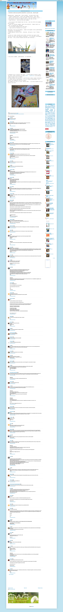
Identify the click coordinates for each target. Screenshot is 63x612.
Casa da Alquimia (48, 165)
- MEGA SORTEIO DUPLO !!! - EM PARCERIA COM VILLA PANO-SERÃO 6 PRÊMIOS (52, 68)
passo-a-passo (47, 122)
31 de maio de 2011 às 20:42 (12, 404)
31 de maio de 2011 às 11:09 (12, 334)
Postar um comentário (11, 574)
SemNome (52, 92)
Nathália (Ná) (11, 474)
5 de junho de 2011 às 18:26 (12, 556)
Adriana (11, 128)
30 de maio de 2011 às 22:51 (12, 191)
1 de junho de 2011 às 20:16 (12, 443)
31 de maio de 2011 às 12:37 (12, 343)
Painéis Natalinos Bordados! (51, 204)
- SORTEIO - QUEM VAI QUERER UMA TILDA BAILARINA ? (51, 74)
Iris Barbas (11, 532)
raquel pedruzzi (11, 169)
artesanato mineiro (52, 111)
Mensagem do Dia (51, 213)
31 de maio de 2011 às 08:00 (12, 290)
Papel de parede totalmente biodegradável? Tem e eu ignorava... (52, 199)
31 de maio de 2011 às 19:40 (12, 379)
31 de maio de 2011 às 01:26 (12, 252)
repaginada (53, 123)
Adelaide (11, 488)
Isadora (10, 117)
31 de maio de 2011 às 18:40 (12, 370)
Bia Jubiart (11, 495)
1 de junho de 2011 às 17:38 (12, 438)
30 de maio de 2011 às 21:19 (12, 158)
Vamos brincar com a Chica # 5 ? (52, 234)
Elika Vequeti (11, 381)
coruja (10, 345)
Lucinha (10, 456)
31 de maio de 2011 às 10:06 (12, 319)
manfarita (11, 440)
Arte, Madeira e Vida (48, 243)
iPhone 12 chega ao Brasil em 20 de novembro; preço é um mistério (49, 181)
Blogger (33, 606)
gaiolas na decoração (47, 116)
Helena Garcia (11, 200)
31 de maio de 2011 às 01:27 (12, 257)
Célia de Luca (11, 142)
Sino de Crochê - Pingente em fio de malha (52, 239)
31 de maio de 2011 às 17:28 (12, 358)
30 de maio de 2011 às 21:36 (12, 167)
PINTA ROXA (11, 316)
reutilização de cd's (52, 124)
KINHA (10, 519)
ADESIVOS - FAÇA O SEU (47, 105)
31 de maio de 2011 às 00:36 (12, 239)
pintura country (53, 122)
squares (52, 126)
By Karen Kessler (47, 223)
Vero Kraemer (11, 153)
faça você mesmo (52, 115)
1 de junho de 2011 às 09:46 (12, 421)
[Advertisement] (25, 581)
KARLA (10, 328)
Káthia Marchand (11, 298)
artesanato (47, 109)
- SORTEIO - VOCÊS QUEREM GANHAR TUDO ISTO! (52, 44)
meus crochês (50, 118)
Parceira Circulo (53, 106)
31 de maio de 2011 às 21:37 (12, 409)
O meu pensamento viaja (48, 175)
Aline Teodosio (11, 292)
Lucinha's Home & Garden (48, 233)
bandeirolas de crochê (50, 113)
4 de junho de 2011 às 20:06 (12, 530)
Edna (10, 467)
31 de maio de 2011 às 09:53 (12, 296)
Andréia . (11, 147)
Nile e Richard (11, 177)
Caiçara (11, 355)
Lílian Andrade (11, 406)
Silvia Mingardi (11, 193)
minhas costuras (51, 119)
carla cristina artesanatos (12, 332)
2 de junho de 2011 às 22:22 (12, 501)
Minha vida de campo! (48, 143)
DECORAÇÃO (52, 105)
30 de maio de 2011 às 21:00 (12, 140)
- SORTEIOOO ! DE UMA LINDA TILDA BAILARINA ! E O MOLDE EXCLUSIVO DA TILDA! (52, 55)
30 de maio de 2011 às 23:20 (12, 217)
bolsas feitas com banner (49, 114)
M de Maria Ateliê (48, 185)
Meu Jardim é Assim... (48, 248)
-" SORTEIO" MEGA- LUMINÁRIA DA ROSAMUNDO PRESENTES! (51, 79)
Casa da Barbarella (12, 411)
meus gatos (54, 118)
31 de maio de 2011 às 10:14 (12, 330)
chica (10, 165)
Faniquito (11, 508)
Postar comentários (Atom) (12, 589)
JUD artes (47, 155)
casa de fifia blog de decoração (49, 190)
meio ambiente (49, 117)
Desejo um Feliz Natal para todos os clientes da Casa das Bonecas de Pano (52, 209)
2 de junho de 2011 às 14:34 (12, 493)
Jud (10, 234)
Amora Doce (47, 182)
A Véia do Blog (11, 282)
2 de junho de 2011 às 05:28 (12, 465)
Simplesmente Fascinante (48, 160)
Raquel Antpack (11, 219)
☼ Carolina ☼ (11, 417)
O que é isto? (47, 267)
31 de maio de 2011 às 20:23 (12, 388)
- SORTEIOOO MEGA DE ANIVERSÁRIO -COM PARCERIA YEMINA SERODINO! (51, 62)
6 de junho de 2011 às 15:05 (12, 566)
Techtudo (47, 180)
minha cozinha (47, 119)
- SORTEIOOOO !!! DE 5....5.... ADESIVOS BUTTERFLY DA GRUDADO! (52, 39)
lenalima (11, 540)
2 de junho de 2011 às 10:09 (12, 477)
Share (8, 112)
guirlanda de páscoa (52, 116)
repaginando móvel (47, 124)
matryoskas (46, 117)
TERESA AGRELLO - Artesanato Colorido (50, 238)
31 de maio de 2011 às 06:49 (12, 275)
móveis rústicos (51, 121)
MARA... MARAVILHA (30, 75)
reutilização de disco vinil (47, 125)
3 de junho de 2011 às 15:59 (12, 517)
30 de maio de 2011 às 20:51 (12, 119)
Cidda (10, 365)
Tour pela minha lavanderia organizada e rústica (52, 144)
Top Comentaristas (49, 92)
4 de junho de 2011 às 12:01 (12, 524)
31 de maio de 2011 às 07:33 (12, 280)
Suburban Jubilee (48, 253)
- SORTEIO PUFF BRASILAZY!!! (52, 49)
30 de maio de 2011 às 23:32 (12, 223)
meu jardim (52, 117)
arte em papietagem (52, 108)
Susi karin (11, 247)
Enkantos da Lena (48, 170)
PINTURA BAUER (49, 106)
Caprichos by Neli (48, 228)
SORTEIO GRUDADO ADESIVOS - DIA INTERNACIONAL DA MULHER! (52, 85)
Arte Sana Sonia (11, 341)
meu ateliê (54, 117)
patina (50, 122)
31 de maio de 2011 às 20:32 (12, 395)
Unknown (11, 423)
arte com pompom (52, 107)
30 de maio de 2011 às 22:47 (12, 184)
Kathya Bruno (11, 429)
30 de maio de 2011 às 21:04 (12, 145)
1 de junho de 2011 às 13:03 (12, 432)
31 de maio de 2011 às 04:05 (12, 264)
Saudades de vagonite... (48, 196)
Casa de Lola (11, 186)
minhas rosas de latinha (49, 120)
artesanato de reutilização (50, 111)
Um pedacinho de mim (48, 148)
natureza (54, 121)
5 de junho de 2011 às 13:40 (12, 543)
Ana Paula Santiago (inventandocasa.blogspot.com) (15, 484)
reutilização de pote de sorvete (48, 126)
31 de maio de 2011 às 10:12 (12, 326)
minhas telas (53, 120)
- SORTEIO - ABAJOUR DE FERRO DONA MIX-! (51, 32)
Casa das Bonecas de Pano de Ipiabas (13, 372)
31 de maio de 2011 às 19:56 (12, 383)
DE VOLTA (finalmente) (52, 218)
